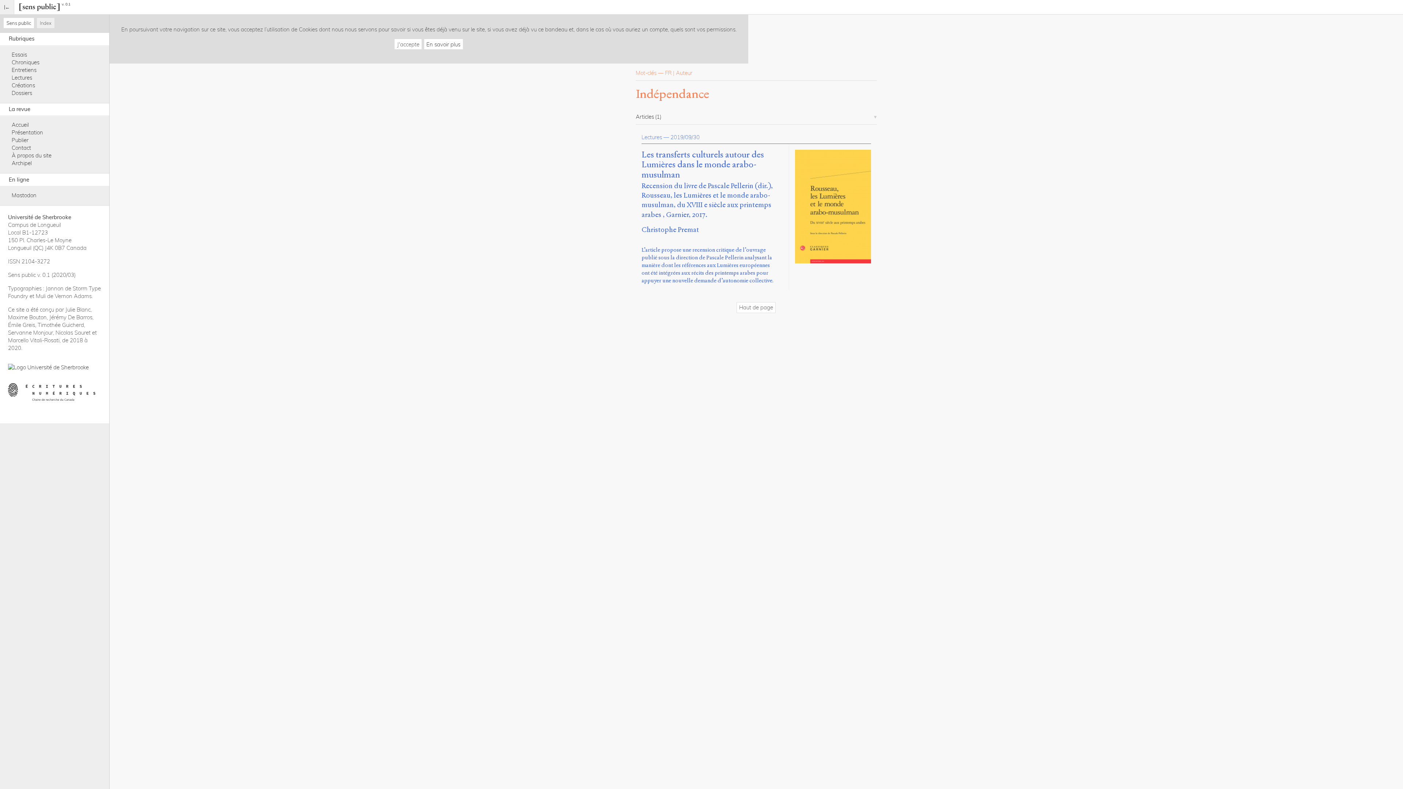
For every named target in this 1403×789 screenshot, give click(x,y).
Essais (19, 54)
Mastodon (24, 195)
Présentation (27, 132)
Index (46, 23)
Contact (21, 147)
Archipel (22, 163)
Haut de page (756, 307)
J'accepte (408, 44)
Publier (20, 140)
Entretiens (24, 69)
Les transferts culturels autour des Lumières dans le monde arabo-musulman (703, 165)
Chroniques (25, 62)
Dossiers (22, 92)
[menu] (7, 7)
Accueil (20, 124)
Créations (23, 85)
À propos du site (32, 155)
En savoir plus (443, 44)
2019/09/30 (685, 137)
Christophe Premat (670, 229)
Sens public (19, 23)
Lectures (22, 77)
